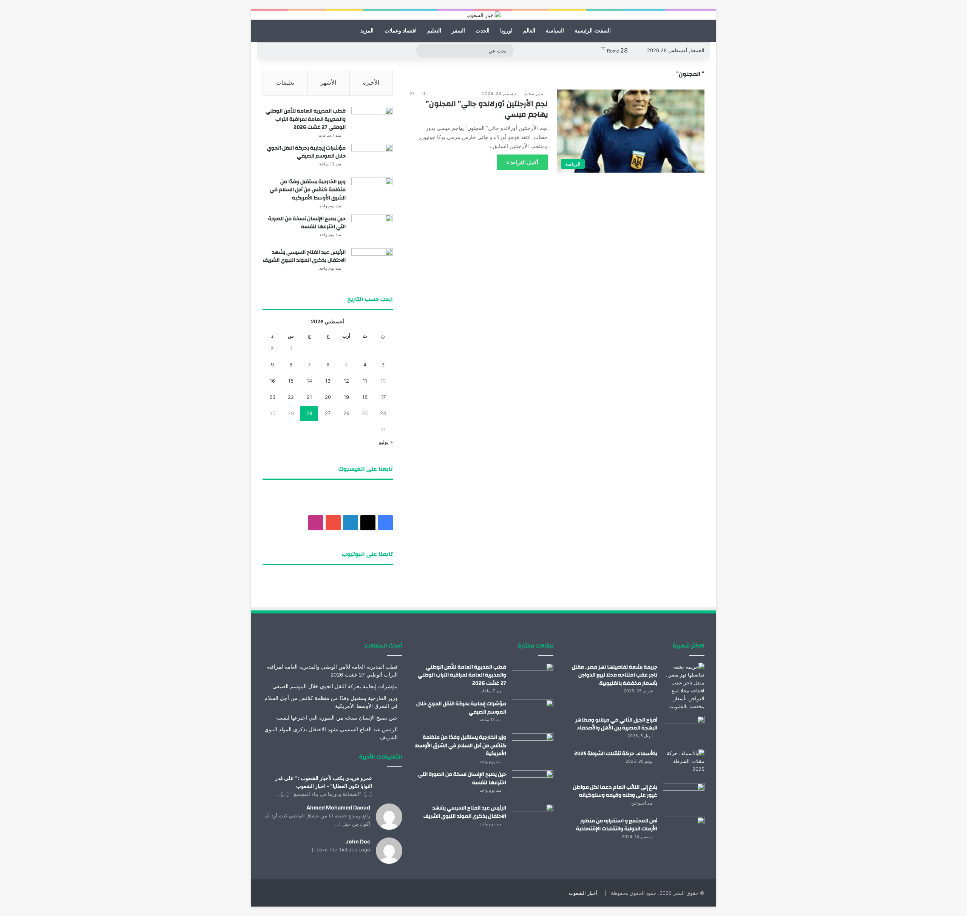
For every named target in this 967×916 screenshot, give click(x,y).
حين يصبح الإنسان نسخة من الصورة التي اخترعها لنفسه (307, 223)
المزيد (367, 31)
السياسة (555, 31)
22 (291, 397)
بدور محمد (533, 93)
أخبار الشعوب (583, 893)
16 (272, 381)
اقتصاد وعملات (401, 31)
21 (309, 397)
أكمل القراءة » (522, 162)
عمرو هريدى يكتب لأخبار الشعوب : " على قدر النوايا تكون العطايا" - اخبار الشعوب (323, 782)
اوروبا (506, 31)
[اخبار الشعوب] (484, 15)
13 (328, 381)
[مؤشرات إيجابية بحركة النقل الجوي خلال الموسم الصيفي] (372, 158)
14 (309, 381)
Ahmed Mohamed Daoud (338, 807)
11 (365, 381)
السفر (458, 31)
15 (290, 381)
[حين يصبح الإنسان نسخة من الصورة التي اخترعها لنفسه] (372, 229)
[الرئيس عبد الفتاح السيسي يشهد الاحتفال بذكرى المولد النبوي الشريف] (372, 262)
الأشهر (328, 82)
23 (272, 397)
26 (346, 413)
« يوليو (386, 442)
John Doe (358, 841)
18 (365, 397)
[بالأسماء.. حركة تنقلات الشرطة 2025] (683, 763)
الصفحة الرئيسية (593, 31)
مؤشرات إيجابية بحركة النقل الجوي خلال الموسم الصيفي (306, 152)
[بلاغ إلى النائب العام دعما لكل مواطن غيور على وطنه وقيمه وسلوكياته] (683, 797)
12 (346, 381)
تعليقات (285, 82)
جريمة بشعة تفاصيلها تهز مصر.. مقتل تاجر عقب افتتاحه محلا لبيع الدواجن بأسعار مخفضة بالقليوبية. (614, 675)
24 (383, 413)
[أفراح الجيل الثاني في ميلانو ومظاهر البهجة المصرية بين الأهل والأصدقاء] (683, 730)
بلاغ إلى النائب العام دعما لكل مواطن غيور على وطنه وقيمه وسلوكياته (615, 791)
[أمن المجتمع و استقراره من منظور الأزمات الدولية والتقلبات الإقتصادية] (683, 831)
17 (383, 397)
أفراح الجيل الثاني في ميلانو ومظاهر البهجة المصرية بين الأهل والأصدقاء (616, 724)
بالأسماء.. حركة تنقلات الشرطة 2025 (615, 753)
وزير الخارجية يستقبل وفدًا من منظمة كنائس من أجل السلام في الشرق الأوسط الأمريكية (308, 190)
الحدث (483, 31)
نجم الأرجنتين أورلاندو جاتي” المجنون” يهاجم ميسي (487, 109)
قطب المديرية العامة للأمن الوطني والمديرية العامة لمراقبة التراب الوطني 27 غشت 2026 (306, 119)
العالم (529, 31)
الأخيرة (371, 82)
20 (328, 397)
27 (328, 413)
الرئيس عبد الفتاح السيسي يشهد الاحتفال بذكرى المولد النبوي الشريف (304, 256)
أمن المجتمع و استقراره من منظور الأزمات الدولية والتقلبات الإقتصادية (616, 825)
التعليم (434, 31)
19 (346, 397)
